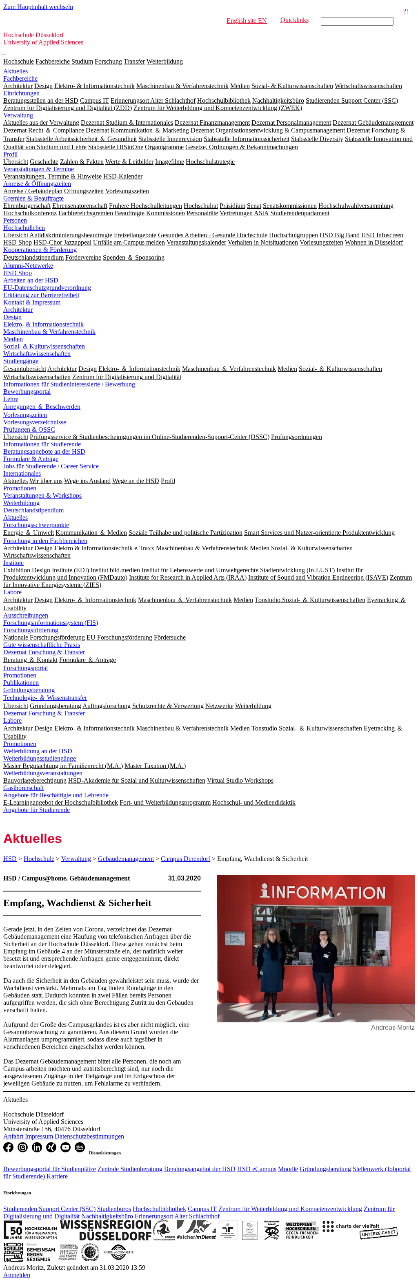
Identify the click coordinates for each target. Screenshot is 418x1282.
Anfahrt (14, 1136)
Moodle (288, 1168)
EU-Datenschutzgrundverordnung (47, 287)
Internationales (22, 473)
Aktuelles (15, 71)
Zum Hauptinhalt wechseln (38, 6)
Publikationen (21, 682)
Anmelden (16, 1274)
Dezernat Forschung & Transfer (44, 652)
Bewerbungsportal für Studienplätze (49, 1168)
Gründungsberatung (29, 689)
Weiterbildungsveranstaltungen (42, 773)
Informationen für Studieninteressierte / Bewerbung (69, 384)
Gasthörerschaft (23, 787)
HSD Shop (17, 272)
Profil (10, 154)
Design (12, 316)
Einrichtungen (21, 93)
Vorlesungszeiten (25, 414)
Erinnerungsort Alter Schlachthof (177, 1216)
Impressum (40, 1136)
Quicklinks (294, 19)
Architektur (18, 309)
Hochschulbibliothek (159, 1208)
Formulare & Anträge (30, 458)
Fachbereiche (53, 61)
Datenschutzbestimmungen (89, 1136)
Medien (13, 338)
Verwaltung (18, 115)
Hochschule (18, 61)
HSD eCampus (256, 1168)
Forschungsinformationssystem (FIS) (50, 622)
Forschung (108, 61)
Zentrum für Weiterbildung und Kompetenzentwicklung (290, 1208)
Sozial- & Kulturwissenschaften (44, 346)
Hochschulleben (24, 227)
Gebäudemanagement (126, 858)
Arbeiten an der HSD (30, 280)
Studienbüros (114, 1208)
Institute (13, 562)
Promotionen (19, 488)
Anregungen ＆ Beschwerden (41, 406)
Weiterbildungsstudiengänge (39, 758)
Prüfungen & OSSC (29, 429)
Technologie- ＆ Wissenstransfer (45, 697)
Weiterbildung (165, 61)
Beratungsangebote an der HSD (44, 451)
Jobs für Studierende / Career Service (51, 466)
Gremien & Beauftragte (33, 198)
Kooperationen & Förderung (40, 249)
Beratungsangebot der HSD (200, 1168)
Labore (12, 592)
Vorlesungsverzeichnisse (34, 422)
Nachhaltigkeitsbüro (107, 1216)
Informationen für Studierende (42, 444)
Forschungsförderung (30, 630)
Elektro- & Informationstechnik (43, 324)
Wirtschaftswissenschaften (37, 353)
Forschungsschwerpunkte (36, 524)
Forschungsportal (25, 667)
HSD (10, 858)
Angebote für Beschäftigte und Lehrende (56, 795)
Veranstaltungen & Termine (38, 168)
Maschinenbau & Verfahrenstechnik (49, 331)
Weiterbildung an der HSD (37, 751)
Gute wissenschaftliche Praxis (41, 644)
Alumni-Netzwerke (28, 265)
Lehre (10, 398)
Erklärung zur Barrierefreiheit (41, 294)
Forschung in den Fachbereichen (45, 540)
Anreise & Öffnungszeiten (37, 183)
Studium (82, 61)
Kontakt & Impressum (31, 302)
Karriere (57, 1176)
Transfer (134, 61)
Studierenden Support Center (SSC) (49, 1208)
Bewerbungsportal (27, 391)
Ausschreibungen (25, 615)
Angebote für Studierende (36, 809)
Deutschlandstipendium (33, 510)
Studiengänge (20, 360)
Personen (15, 220)
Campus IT (202, 1208)
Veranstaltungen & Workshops (42, 495)
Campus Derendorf (185, 858)
